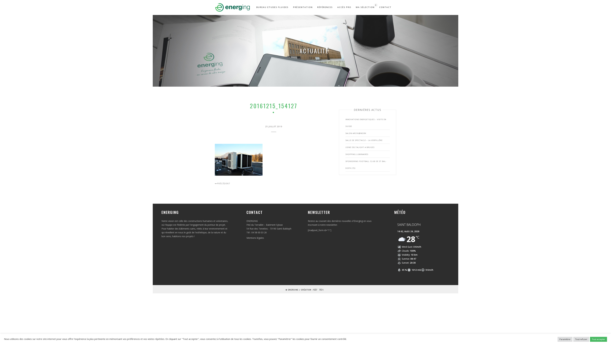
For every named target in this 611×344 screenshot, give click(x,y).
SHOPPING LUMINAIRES (356, 154)
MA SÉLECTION (365, 6)
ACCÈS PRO (344, 7)
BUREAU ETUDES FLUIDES (272, 7)
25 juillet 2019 (273, 126)
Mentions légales (255, 237)
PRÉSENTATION (303, 7)
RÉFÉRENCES (325, 7)
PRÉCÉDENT (223, 183)
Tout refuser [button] (581, 339)
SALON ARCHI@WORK (355, 133)
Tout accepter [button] (598, 339)
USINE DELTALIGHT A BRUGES (359, 147)
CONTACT (385, 7)
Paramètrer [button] (565, 339)
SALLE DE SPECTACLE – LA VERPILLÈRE (364, 140)
